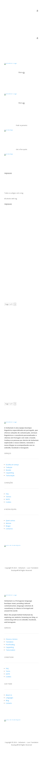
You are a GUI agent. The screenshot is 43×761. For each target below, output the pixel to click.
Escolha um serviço (12, 465)
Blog (7, 700)
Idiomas (8, 523)
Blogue (8, 526)
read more (9, 248)
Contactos (9, 529)
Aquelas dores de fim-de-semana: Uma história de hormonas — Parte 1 (21, 265)
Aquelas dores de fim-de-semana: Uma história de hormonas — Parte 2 (21, 222)
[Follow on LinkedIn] (6, 16)
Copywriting (10, 473)
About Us (9, 695)
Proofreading (10, 645)
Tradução (9, 467)
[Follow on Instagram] (14, 16)
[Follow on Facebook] (10, 16)
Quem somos (10, 521)
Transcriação (10, 475)
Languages (9, 698)
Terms (8, 671)
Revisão (8, 470)
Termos (8, 497)
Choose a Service (11, 639)
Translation (9, 642)
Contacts (9, 703)
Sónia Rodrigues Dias (15, 225)
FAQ (7, 494)
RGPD (8, 499)
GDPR (8, 674)
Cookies (8, 502)
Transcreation (10, 650)
